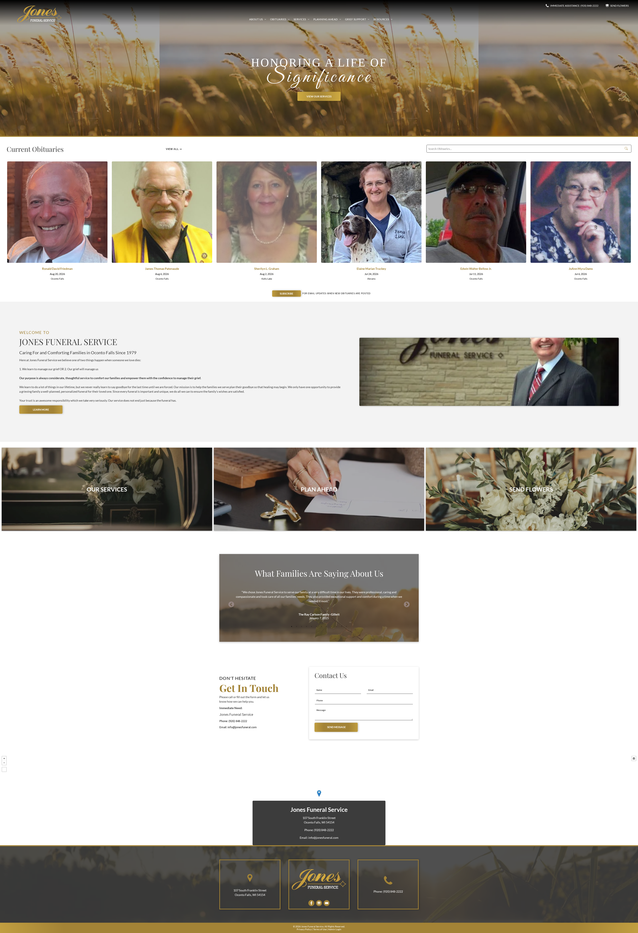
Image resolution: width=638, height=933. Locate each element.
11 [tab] (341, 626)
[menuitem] (257, 19)
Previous (231, 604)
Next (406, 604)
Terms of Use (319, 929)
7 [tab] (321, 626)
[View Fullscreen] (4, 769)
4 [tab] (306, 626)
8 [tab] (326, 626)
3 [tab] (301, 626)
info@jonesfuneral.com (242, 727)
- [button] (4, 763)
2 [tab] (296, 626)
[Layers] (634, 758)
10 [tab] (336, 626)
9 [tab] (331, 626)
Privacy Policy (304, 929)
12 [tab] (346, 626)
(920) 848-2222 (238, 721)
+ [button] (4, 758)
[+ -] (319, 796)
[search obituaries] (627, 149)
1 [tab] (291, 626)
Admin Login (334, 929)
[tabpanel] (319, 600)
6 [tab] (316, 626)
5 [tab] (311, 626)
